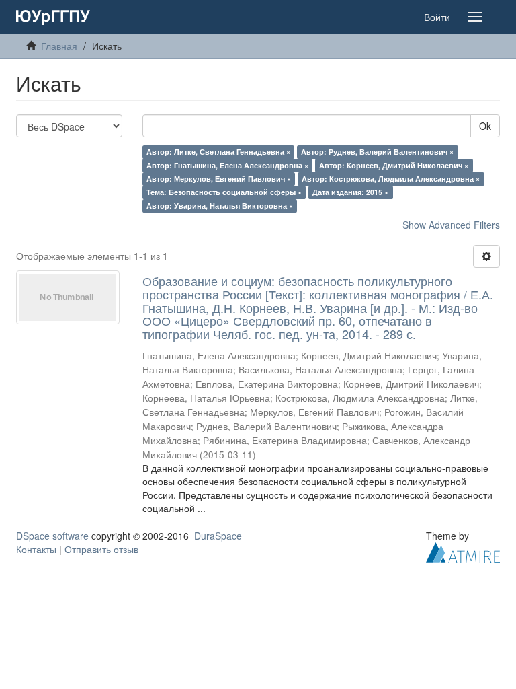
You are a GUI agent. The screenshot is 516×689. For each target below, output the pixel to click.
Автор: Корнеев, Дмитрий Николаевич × (393, 165)
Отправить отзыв (101, 549)
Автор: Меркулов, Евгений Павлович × (218, 179)
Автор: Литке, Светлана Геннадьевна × (218, 152)
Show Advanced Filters (451, 224)
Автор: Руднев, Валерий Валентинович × (377, 152)
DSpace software (52, 535)
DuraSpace (218, 535)
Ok (485, 126)
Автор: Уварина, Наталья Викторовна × (219, 206)
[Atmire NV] (463, 551)
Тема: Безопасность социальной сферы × (224, 192)
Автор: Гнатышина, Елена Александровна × (227, 165)
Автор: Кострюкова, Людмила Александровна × (391, 179)
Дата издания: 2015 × (350, 192)
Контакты (36, 549)
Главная (59, 45)
